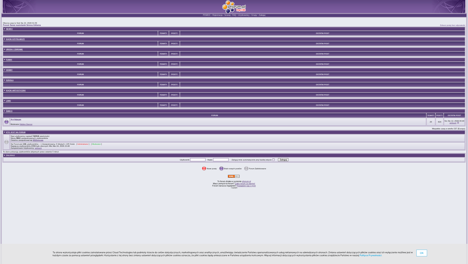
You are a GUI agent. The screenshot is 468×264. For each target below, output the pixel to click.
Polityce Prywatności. (371, 255)
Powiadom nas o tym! (246, 186)
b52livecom (38, 140)
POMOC (207, 15)
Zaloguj (262, 15)
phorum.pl (246, 181)
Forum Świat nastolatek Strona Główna (22, 25)
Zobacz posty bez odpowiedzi (452, 25)
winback (453, 123)
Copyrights (234, 188)
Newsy (9, 29)
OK (422, 253)
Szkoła (10, 80)
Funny (9, 60)
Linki (8, 101)
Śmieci (9, 111)
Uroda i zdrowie (14, 49)
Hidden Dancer (26, 124)
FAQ (234, 15)
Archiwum (16, 119)
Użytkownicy (244, 15)
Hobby (9, 70)
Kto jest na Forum (15, 132)
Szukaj (227, 15)
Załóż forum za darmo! (245, 183)
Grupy (254, 15)
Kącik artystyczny (16, 90)
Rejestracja (217, 15)
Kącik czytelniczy (15, 39)
